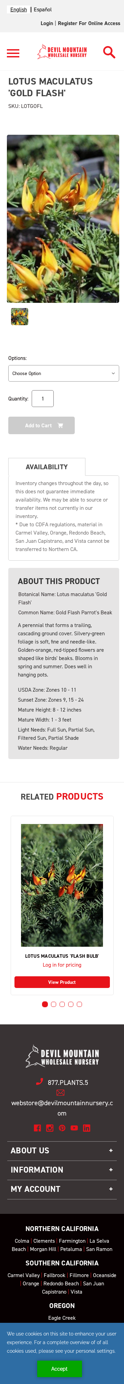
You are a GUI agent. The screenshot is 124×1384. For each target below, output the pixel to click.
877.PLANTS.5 (68, 1082)
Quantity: (18, 398)
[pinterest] (62, 1128)
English (18, 9)
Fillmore (79, 1275)
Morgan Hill (43, 1249)
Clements (44, 1240)
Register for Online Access (89, 23)
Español (43, 9)
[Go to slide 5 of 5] (79, 1004)
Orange (31, 1283)
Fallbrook (54, 1275)
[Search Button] (109, 50)
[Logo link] (13, 56)
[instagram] (49, 1128)
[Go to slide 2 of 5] (53, 1004)
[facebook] (37, 1128)
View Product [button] (62, 982)
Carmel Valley (24, 1275)
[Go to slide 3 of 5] (62, 1004)
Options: (17, 358)
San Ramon (99, 1249)
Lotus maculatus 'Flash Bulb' (62, 956)
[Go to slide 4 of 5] (70, 1004)
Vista (76, 1291)
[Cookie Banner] (62, 1353)
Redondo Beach (61, 1283)
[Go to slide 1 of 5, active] (45, 1004)
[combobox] (18, 9)
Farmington (72, 1240)
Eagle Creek (62, 1317)
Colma (22, 1240)
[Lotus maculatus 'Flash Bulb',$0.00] (62, 885)
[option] (42, 9)
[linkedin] (86, 1128)
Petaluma (71, 1249)
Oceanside (104, 1275)
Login (47, 23)
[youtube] (74, 1128)
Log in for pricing (62, 964)
